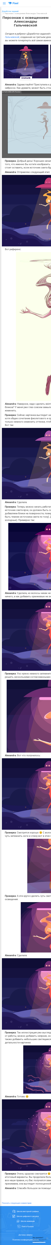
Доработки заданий (10, 11)
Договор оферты (25, 1235)
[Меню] (4, 3)
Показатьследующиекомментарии (16, 1203)
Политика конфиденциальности (25, 1240)
